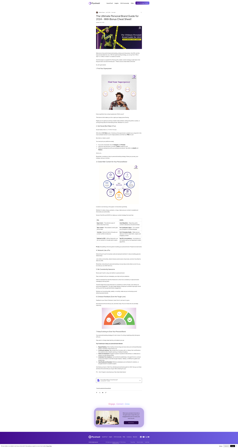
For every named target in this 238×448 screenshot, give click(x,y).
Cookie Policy (147, 442)
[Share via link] (105, 392)
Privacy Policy (133, 442)
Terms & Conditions (140, 442)
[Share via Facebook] (96, 392)
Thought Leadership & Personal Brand (103, 388)
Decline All (226, 446)
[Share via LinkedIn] (102, 392)
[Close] (236, 446)
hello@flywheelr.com (115, 443)
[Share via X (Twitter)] (99, 392)
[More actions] (141, 12)
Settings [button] (220, 446)
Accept (232, 446)
